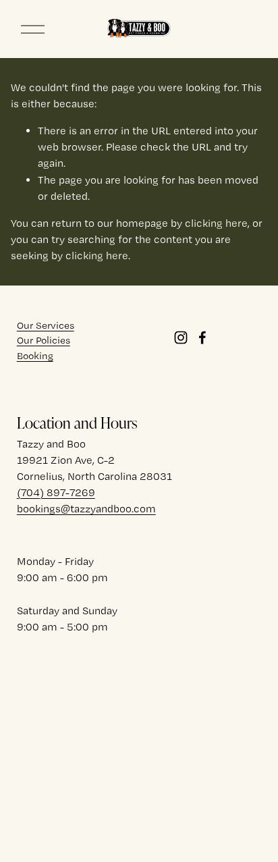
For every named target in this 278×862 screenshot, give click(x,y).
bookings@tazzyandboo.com (86, 508)
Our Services (45, 325)
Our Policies (43, 340)
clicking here (216, 223)
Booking (35, 356)
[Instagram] (181, 337)
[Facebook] (202, 337)
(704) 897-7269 (56, 492)
